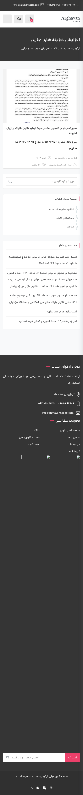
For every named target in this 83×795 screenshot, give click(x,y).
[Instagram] (51, 788)
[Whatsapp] (32, 788)
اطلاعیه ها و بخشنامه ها (66, 158)
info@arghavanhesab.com (26, 5)
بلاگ (37, 430)
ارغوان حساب (40, 776)
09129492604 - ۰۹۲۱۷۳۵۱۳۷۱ (61, 5)
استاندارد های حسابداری (62, 312)
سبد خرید (34, 444)
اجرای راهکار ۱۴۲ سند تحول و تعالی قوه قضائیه (48, 321)
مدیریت (52, 165)
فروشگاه (74, 451)
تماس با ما (74, 437)
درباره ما (75, 444)
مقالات (70, 227)
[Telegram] (37, 788)
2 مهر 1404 (41, 158)
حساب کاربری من (29, 437)
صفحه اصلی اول (70, 430)
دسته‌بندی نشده (65, 218)
